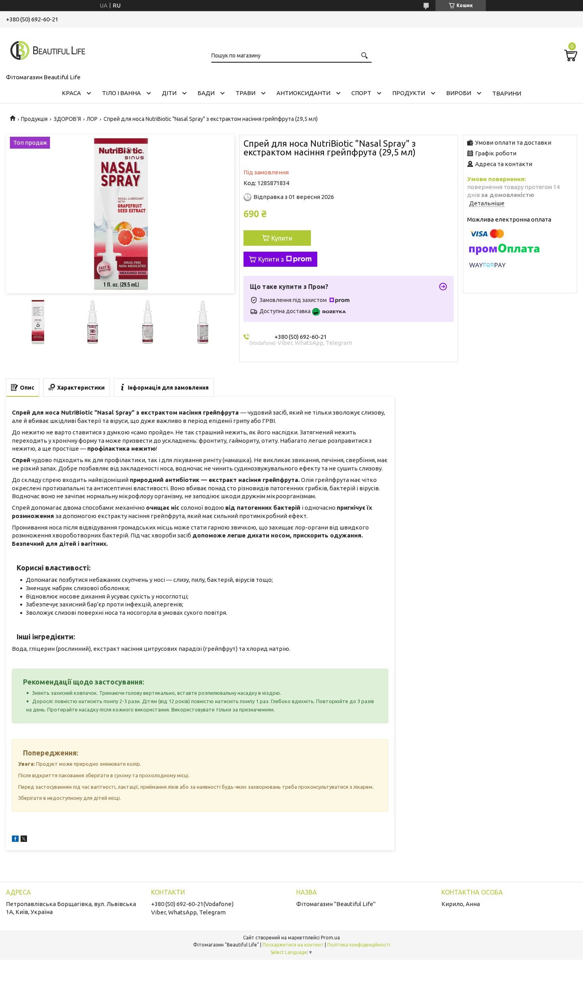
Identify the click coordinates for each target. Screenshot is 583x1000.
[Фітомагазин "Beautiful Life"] (45, 49)
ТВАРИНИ (506, 93)
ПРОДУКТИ (408, 93)
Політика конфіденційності (358, 944)
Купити (281, 238)
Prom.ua (330, 937)
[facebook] (15, 839)
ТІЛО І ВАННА (121, 93)
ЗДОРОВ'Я (67, 119)
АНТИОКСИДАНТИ (303, 93)
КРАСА (71, 93)
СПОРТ (361, 93)
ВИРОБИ (458, 93)
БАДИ (206, 93)
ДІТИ (169, 93)
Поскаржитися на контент (293, 944)
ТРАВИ (245, 93)
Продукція (34, 119)
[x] (24, 839)
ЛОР (92, 119)
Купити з (271, 259)
